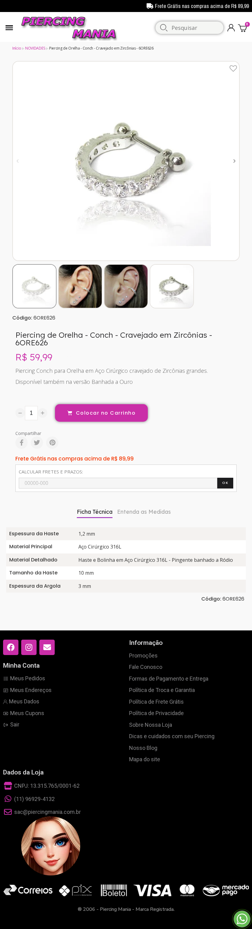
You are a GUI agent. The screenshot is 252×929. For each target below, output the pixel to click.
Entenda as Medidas (144, 511)
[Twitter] (37, 442)
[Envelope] (47, 647)
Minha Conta (21, 665)
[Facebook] (21, 442)
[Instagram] (29, 647)
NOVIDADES (35, 48)
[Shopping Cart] (243, 28)
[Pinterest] (52, 442)
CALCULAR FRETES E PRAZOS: (51, 472)
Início (16, 48)
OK (225, 482)
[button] (17, 161)
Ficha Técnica (94, 511)
